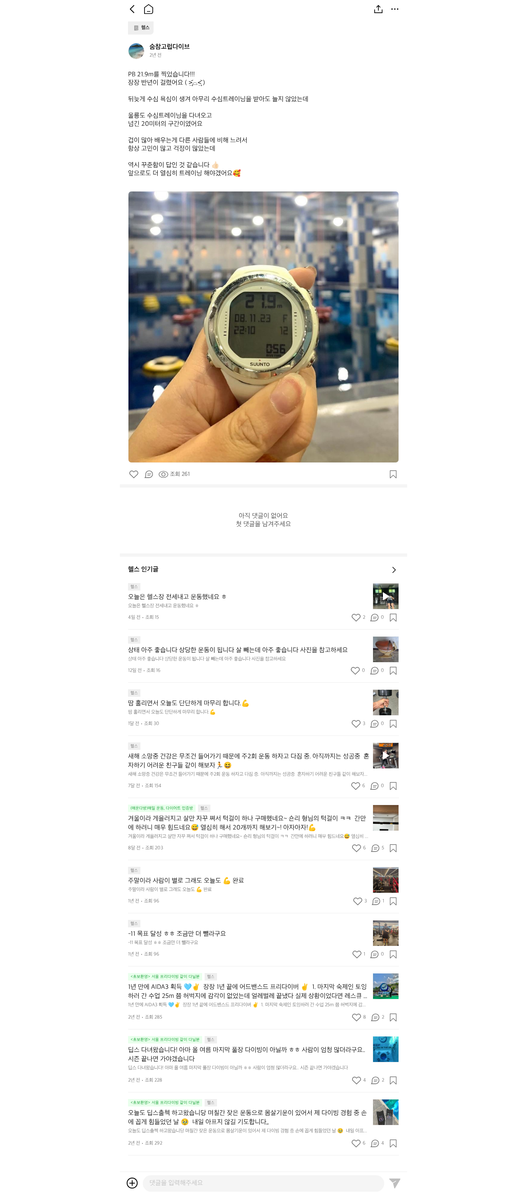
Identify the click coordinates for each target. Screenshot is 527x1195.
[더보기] (394, 9)
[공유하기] (378, 9)
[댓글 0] (148, 474)
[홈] (148, 9)
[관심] (393, 474)
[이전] (132, 9)
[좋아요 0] (134, 474)
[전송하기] (394, 1183)
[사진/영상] (132, 1183)
